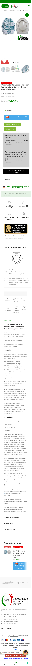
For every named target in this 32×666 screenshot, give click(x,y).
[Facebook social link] (11, 1)
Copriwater (12, 10)
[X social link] (13, 1)
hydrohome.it (14, 636)
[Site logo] (15, 6)
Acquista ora (10, 129)
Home (5, 10)
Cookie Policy (13, 643)
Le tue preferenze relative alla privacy (15, 650)
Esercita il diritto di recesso (15, 655)
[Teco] (22, 582)
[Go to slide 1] (13, 62)
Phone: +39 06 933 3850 (11, 616)
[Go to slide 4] (18, 62)
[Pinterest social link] (15, 1)
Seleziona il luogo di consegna (16, 171)
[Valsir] (8, 582)
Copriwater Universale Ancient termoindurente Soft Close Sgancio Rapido (19, 553)
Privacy (15, 647)
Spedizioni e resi (23, 645)
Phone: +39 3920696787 (11, 619)
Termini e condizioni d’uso (10, 645)
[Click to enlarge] (4, 61)
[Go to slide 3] (17, 62)
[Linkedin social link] (17, 1)
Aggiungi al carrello (12, 124)
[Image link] (15, 599)
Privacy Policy (4, 643)
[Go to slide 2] (15, 62)
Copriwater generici (22, 10)
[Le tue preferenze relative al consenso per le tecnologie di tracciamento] (27, 663)
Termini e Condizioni (24, 643)
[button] (3, 38)
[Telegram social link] (20, 1)
